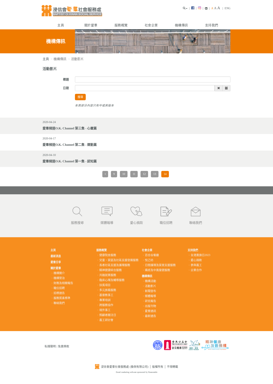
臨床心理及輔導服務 (112, 280)
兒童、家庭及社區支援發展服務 (118, 260)
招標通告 (59, 293)
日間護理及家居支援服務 (160, 265)
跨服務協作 (106, 305)
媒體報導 (107, 222)
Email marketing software (126, 372)
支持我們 (211, 25)
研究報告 (150, 301)
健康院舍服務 (107, 255)
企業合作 (196, 270)
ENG (227, 8)
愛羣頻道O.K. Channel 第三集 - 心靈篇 (70, 128)
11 (134, 174)
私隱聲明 (50, 346)
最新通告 (150, 316)
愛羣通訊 (150, 311)
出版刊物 (150, 306)
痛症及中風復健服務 (157, 270)
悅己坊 (149, 260)
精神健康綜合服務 (110, 270)
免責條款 (63, 346)
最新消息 (56, 256)
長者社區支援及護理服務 (114, 265)
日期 (66, 88)
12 (144, 174)
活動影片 (150, 286)
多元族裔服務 (107, 290)
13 (154, 174)
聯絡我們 (195, 222)
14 (165, 174)
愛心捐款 (136, 222)
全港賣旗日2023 (200, 255)
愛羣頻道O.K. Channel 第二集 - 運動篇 (70, 144)
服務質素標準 (62, 298)
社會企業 (151, 25)
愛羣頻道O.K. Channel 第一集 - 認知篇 (70, 161)
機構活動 (150, 281)
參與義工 (196, 265)
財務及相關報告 (63, 283)
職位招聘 (166, 222)
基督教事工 (106, 295)
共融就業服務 (107, 275)
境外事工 (105, 310)
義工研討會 (106, 320)
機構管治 (59, 278)
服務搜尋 (77, 222)
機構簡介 (59, 273)
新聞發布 (150, 291)
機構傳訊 (181, 25)
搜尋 (80, 96)
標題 (66, 79)
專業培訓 (105, 300)
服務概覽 (121, 25)
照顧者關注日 (107, 315)
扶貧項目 (105, 285)
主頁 (60, 25)
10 (123, 174)
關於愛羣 (90, 25)
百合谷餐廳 (152, 255)
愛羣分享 (56, 262)
